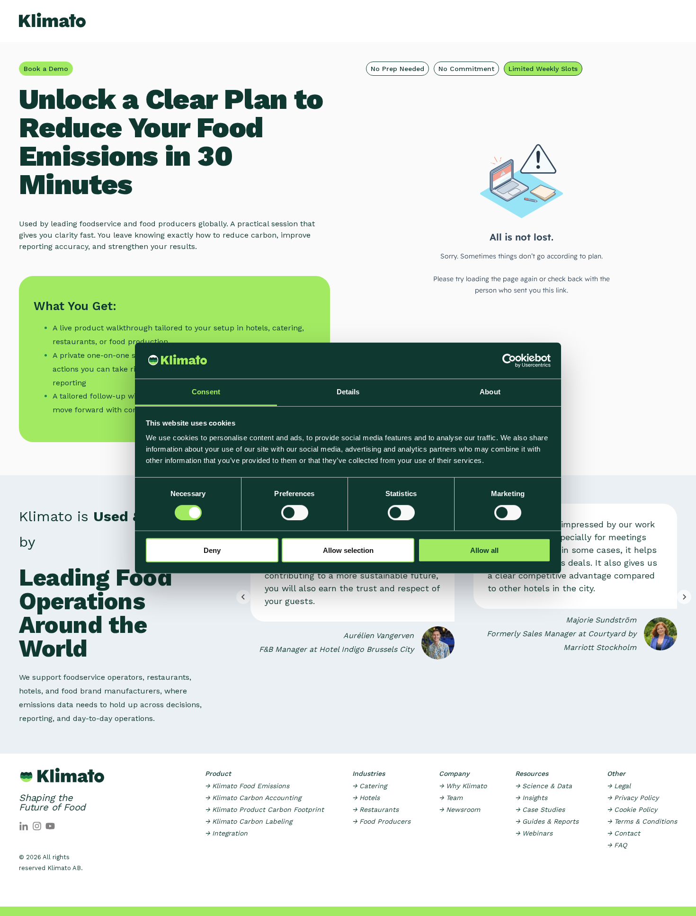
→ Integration (226, 833)
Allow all (484, 550)
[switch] (294, 512)
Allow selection (348, 550)
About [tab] (490, 392)
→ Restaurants (375, 809)
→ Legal (619, 786)
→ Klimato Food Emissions (247, 786)
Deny (212, 550)
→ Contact (623, 833)
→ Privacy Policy (633, 797)
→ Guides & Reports (547, 821)
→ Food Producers (381, 821)
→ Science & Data (543, 786)
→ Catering (369, 786)
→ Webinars (534, 833)
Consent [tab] (206, 392)
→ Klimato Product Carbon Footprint (264, 809)
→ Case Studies (540, 809)
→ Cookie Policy (632, 809)
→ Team (451, 797)
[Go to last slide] (243, 597)
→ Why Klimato (463, 786)
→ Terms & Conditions (642, 821)
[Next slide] (684, 597)
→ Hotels (366, 797)
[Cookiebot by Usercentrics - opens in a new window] (509, 361)
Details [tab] (348, 392)
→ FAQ (617, 845)
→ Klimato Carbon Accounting (253, 797)
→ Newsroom (459, 809)
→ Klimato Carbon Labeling (248, 821)
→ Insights (531, 797)
